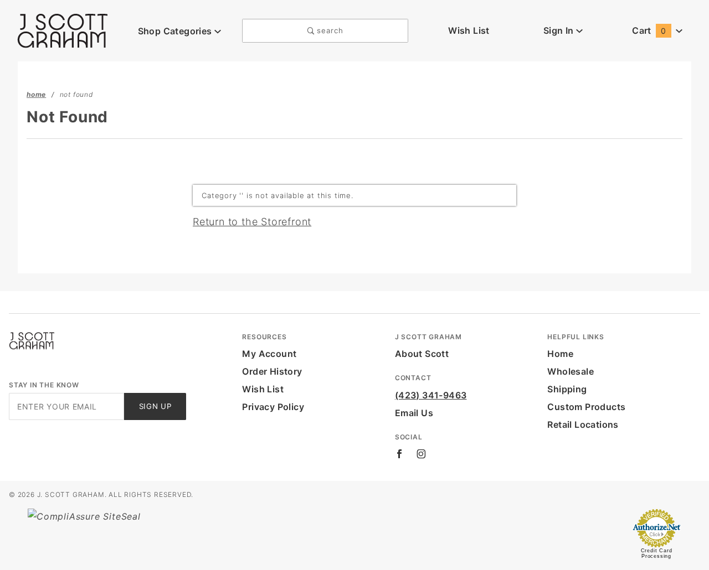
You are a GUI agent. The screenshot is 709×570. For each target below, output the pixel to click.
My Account (269, 353)
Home (560, 353)
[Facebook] (399, 453)
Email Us (414, 412)
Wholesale (570, 371)
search (329, 30)
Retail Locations (582, 424)
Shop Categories (176, 31)
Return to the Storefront (252, 221)
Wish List (469, 30)
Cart (649, 30)
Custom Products (586, 406)
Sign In (559, 30)
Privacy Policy (273, 406)
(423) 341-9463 (431, 395)
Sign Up (155, 406)
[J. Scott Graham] (63, 29)
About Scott (422, 353)
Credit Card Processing (656, 553)
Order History (272, 371)
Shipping (567, 389)
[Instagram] (422, 453)
